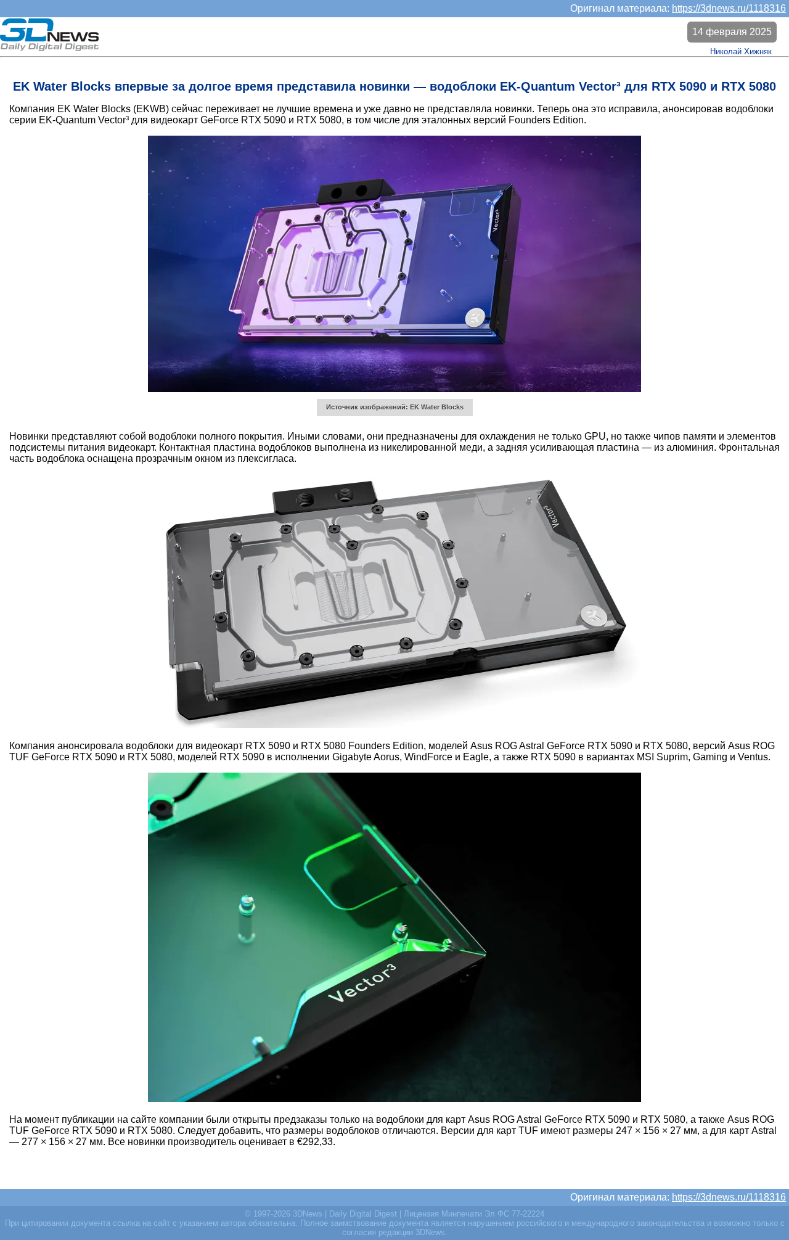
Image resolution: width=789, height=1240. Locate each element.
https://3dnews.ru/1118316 (729, 8)
